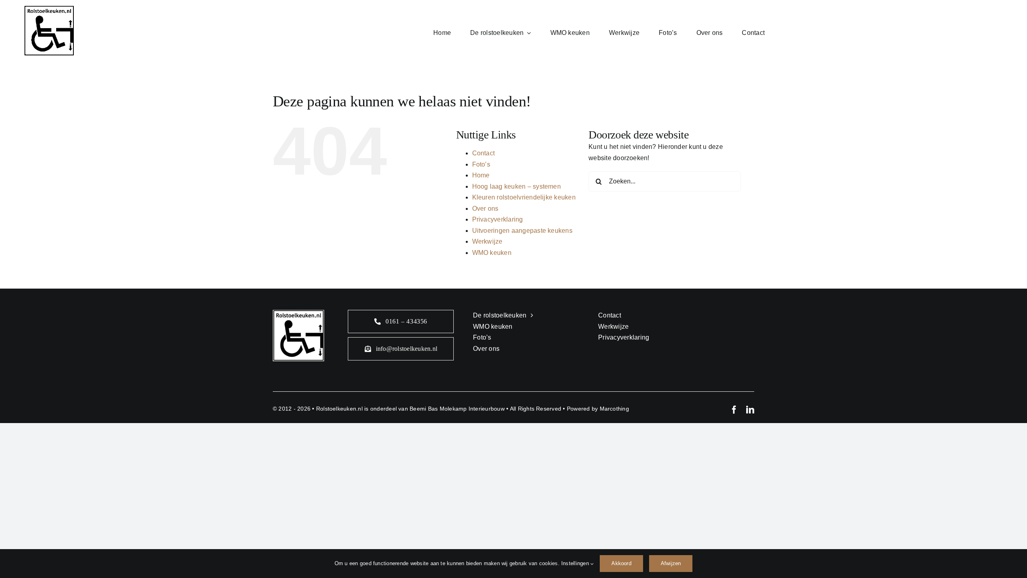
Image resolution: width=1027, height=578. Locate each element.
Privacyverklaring (497, 219)
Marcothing (614, 408)
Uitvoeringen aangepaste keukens (522, 230)
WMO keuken (491, 252)
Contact (483, 153)
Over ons (485, 208)
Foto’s (481, 164)
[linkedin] (750, 410)
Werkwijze (487, 241)
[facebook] (734, 410)
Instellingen (576, 563)
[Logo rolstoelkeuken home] (49, 8)
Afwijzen (671, 563)
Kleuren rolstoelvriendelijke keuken (524, 197)
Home (481, 175)
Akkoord (621, 563)
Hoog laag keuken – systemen (516, 186)
